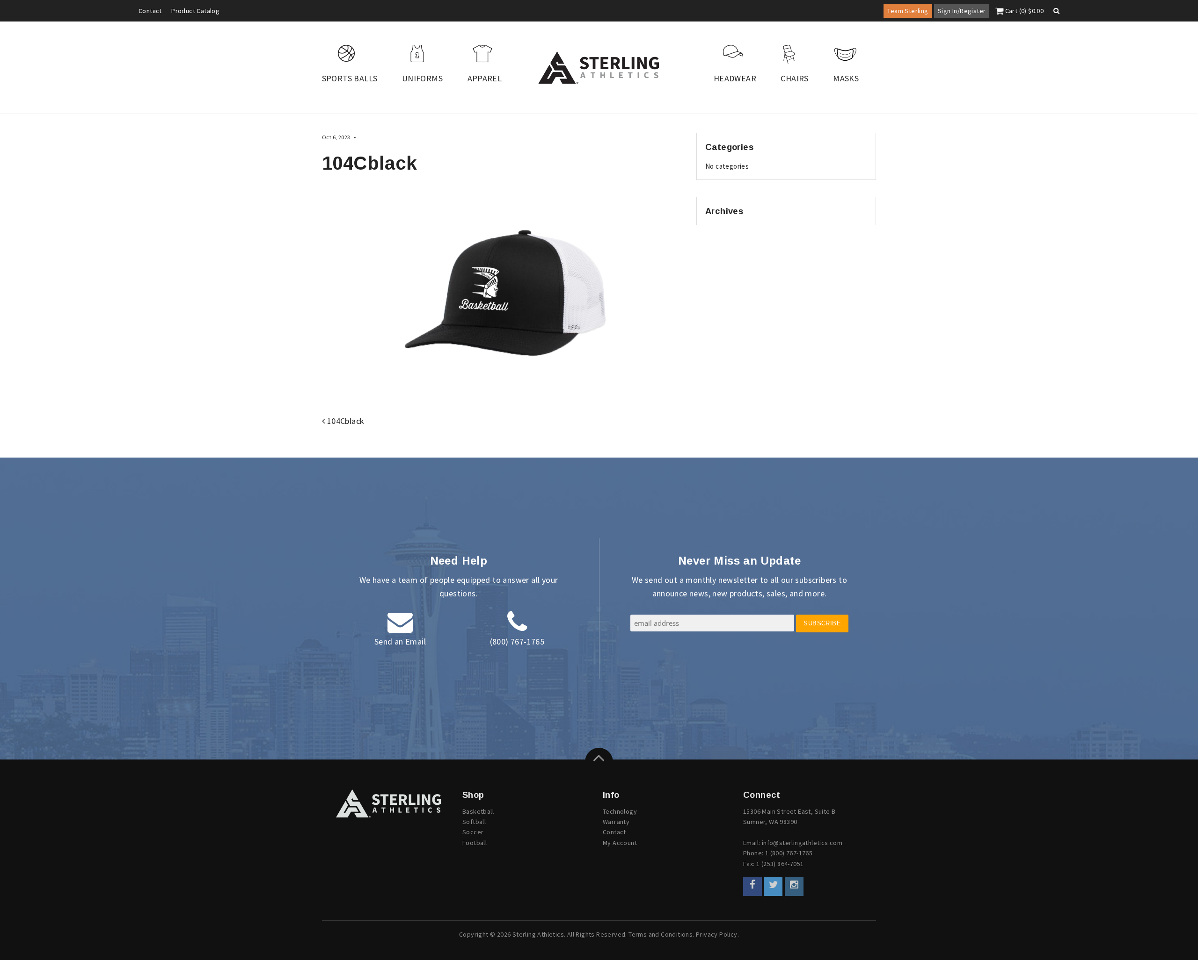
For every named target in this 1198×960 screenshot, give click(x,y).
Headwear (735, 78)
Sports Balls (350, 78)
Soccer (472, 832)
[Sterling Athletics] (599, 67)
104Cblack (344, 421)
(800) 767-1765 (517, 641)
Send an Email (400, 641)
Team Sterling (907, 11)
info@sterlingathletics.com (802, 842)
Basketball (478, 811)
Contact (150, 11)
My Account (620, 842)
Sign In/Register (962, 11)
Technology (620, 811)
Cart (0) (1023, 11)
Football (474, 842)
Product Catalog (195, 11)
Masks (846, 78)
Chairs (794, 78)
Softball (474, 821)
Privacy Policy (717, 934)
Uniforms (422, 78)
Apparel (485, 78)
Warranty (616, 821)
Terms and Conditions (660, 934)
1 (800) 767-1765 (788, 853)
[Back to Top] (599, 762)
